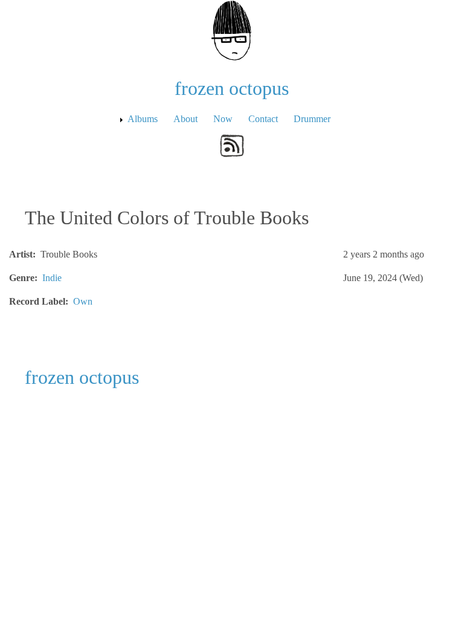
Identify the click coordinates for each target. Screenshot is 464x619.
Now (223, 119)
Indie (52, 278)
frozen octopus (232, 88)
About (185, 119)
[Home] (232, 29)
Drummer (312, 119)
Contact (263, 119)
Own (82, 301)
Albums (142, 119)
